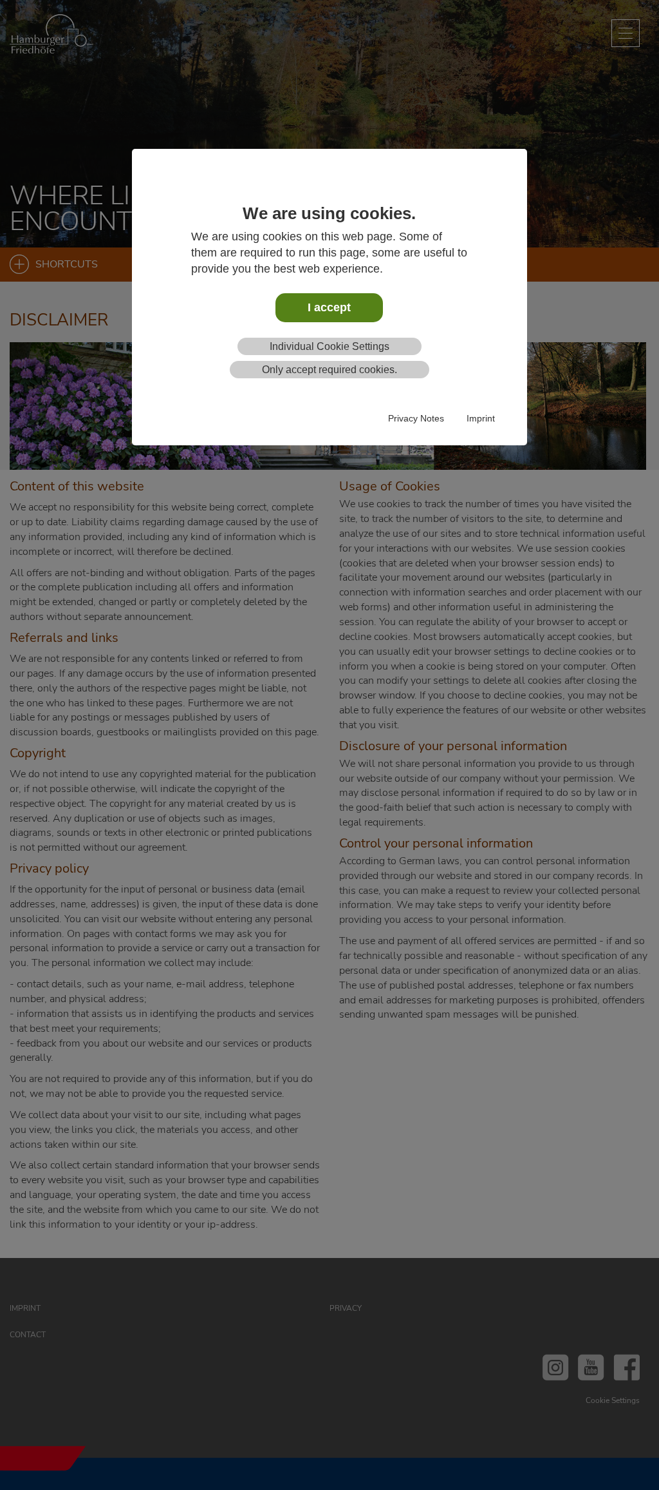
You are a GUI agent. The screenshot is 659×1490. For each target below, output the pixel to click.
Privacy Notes (416, 418)
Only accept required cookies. (329, 369)
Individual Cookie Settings (329, 346)
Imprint (481, 418)
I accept (329, 307)
